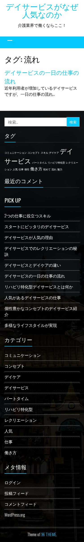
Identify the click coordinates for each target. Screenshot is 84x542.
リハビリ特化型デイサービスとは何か (38, 286)
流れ (54, 169)
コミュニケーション (15, 152)
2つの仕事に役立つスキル (27, 216)
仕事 (21, 169)
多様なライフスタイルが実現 (30, 325)
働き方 (36, 168)
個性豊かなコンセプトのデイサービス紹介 (40, 311)
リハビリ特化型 (56, 162)
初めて (47, 169)
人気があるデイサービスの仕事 (32, 297)
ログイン (12, 482)
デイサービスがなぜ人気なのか (42, 10)
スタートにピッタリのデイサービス (36, 226)
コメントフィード (20, 504)
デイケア (54, 152)
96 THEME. (49, 534)
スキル (44, 152)
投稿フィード (16, 493)
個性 (26, 169)
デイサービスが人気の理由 (28, 237)
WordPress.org (14, 515)
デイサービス (16, 387)
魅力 (59, 169)
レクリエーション (20, 420)
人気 (15, 169)
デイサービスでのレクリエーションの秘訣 (40, 251)
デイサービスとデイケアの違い (32, 265)
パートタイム (39, 162)
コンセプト (34, 152)
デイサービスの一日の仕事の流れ (34, 276)
